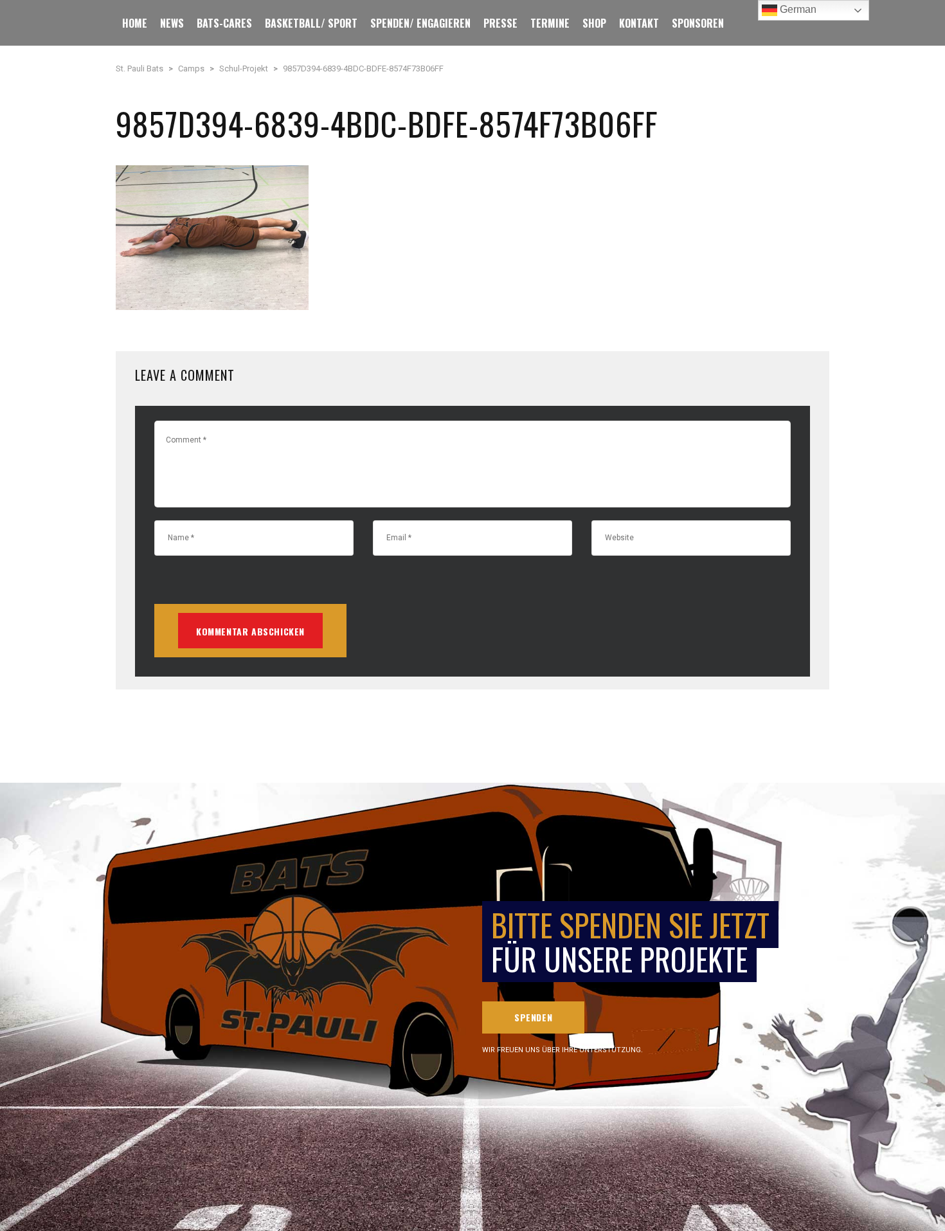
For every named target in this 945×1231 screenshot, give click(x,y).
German (796, 9)
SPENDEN (533, 1017)
